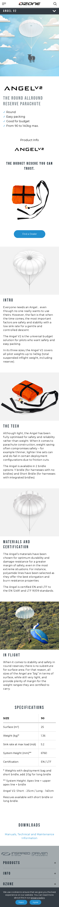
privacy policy (38, 897)
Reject (21, 902)
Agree (35, 902)
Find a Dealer (29, 234)
